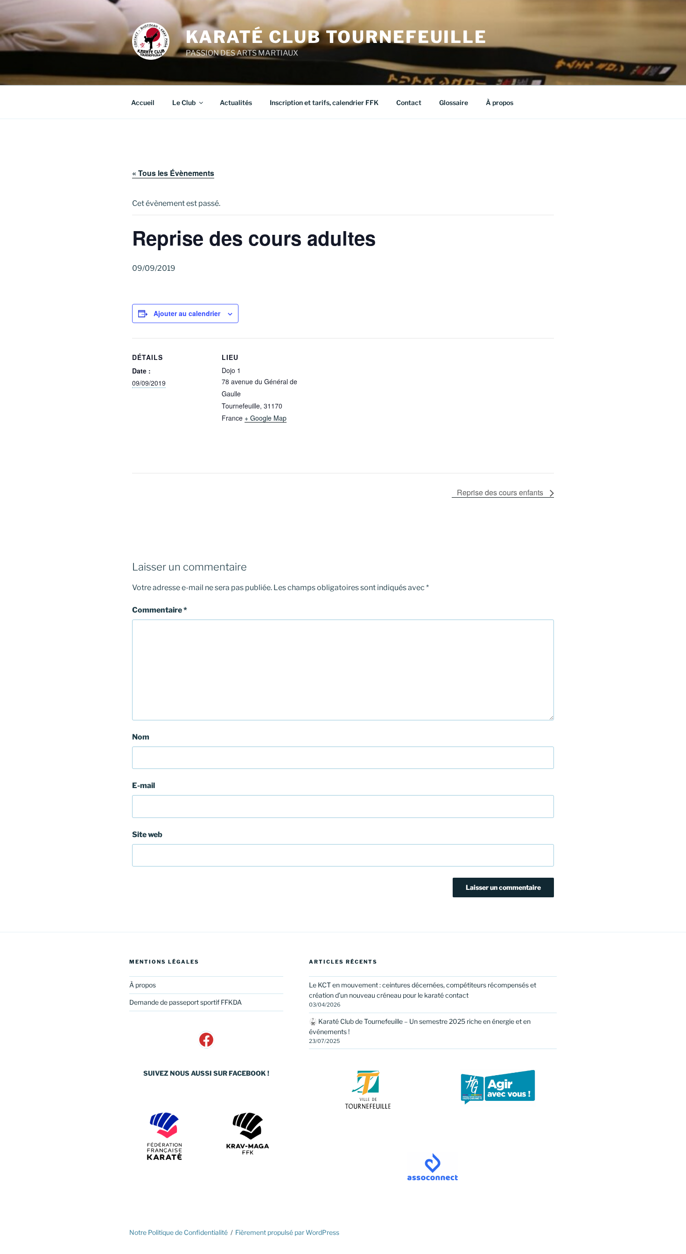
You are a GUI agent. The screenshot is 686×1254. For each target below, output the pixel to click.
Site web (147, 834)
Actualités (236, 102)
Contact (408, 102)
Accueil (142, 102)
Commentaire (159, 610)
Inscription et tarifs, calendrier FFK (324, 102)
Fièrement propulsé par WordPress (287, 1232)
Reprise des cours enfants (501, 492)
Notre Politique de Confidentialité (178, 1232)
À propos (499, 102)
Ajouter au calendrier (187, 313)
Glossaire (453, 102)
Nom (140, 737)
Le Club (184, 102)
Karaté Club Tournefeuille (336, 37)
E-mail (143, 785)
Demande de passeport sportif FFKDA (185, 1002)
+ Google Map (266, 418)
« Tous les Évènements (173, 173)
